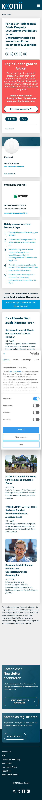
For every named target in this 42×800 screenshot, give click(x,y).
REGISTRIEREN (13, 736)
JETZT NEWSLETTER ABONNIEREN (20, 701)
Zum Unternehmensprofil (14, 213)
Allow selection (21, 437)
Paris (24, 119)
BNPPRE (11, 119)
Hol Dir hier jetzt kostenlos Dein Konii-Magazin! (21, 304)
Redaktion (6, 771)
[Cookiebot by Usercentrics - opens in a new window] (29, 353)
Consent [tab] (6, 360)
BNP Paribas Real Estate (14, 166)
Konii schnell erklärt (10, 774)
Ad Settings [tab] (26, 360)
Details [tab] (15, 360)
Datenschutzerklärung (11, 759)
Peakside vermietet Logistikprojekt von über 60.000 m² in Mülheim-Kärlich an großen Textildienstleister (23, 267)
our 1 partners (15, 371)
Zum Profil (8, 174)
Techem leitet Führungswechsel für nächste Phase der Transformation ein (22, 242)
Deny (21, 444)
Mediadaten (7, 763)
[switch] (36, 405)
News (9, 15)
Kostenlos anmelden (19, 109)
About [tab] (36, 360)
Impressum (9, 128)
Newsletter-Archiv (9, 767)
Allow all (21, 430)
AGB (3, 755)
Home (4, 15)
